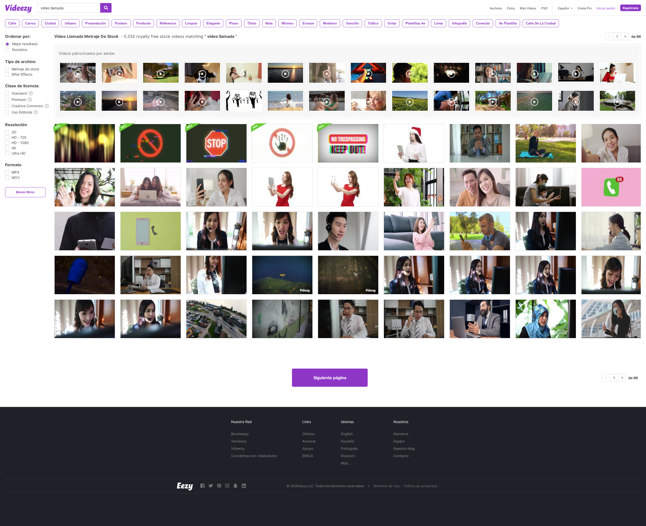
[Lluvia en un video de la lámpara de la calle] (84, 275)
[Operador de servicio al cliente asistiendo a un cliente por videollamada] (479, 143)
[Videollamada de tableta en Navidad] (414, 143)
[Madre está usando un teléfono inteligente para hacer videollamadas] (414, 187)
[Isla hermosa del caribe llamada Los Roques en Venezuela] (535, 101)
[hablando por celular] (410, 73)
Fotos (511, 8)
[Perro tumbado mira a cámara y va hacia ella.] (202, 73)
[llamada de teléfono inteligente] (150, 231)
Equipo (399, 441)
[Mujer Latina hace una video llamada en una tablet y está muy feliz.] (244, 73)
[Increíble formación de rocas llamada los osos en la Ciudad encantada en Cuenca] (161, 73)
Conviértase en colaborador (254, 456)
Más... (346, 463)
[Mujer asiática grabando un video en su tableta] (414, 231)
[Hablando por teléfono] (202, 101)
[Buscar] (106, 8)
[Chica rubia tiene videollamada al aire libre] (545, 143)
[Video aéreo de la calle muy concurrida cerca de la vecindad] (216, 318)
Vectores (496, 8)
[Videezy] (18, 9)
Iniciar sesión (606, 8)
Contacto (401, 456)
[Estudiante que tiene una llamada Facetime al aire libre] (479, 231)
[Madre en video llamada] (368, 101)
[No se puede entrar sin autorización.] (348, 143)
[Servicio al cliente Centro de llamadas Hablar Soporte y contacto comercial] (150, 275)
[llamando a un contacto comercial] (84, 231)
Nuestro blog (404, 448)
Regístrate (630, 8)
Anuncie (309, 441)
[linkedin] (244, 485)
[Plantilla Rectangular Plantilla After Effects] (282, 275)
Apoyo (307, 448)
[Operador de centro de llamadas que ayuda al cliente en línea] (348, 231)
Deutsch (348, 456)
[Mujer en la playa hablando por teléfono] (285, 101)
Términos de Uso (386, 486)
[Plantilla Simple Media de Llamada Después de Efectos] (348, 275)
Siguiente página (329, 377)
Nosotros (401, 434)
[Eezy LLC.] (185, 485)
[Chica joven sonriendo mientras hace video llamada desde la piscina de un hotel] (327, 101)
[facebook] (202, 485)
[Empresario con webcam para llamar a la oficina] (479, 318)
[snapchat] (235, 485)
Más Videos (528, 8)
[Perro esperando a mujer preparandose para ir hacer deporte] (452, 101)
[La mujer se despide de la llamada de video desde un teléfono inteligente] (84, 187)
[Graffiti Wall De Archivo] (282, 318)
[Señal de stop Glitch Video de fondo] (216, 143)
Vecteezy (239, 441)
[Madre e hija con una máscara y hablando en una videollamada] (545, 187)
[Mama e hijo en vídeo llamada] (119, 73)
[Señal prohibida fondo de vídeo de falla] (150, 143)
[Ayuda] (244, 101)
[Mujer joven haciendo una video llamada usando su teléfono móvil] (348, 187)
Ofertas (308, 434)
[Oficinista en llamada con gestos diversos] (576, 72)
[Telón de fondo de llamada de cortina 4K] (84, 143)
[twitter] (210, 485)
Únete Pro (585, 8)
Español (347, 441)
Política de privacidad (420, 486)
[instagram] (227, 485)
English (347, 434)
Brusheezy (240, 434)
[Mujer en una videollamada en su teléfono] (216, 187)
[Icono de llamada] (611, 187)
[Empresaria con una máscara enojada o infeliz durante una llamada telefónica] (611, 318)
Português (349, 448)
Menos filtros (25, 192)
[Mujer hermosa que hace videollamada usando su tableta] (282, 187)
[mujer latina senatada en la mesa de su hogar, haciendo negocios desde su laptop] (618, 73)
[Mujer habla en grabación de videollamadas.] (611, 143)
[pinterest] (219, 485)
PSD (544, 8)
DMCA (307, 456)
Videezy (238, 448)
